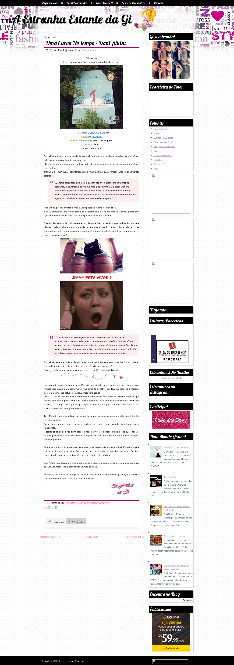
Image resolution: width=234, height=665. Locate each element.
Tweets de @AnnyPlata (171, 378)
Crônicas (157, 133)
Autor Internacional (87, 502)
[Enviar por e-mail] (45, 507)
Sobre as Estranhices (133, 3)
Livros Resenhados (76, 3)
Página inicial (49, 3)
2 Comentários (78, 522)
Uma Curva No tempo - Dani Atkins (86, 43)
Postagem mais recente (50, 537)
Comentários (58, 522)
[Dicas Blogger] (155, 362)
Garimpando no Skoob (163, 142)
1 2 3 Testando (160, 129)
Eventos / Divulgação (163, 138)
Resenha (104, 502)
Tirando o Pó (159, 164)
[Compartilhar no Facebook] (56, 507)
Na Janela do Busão (162, 155)
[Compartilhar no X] (52, 507)
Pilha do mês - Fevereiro (174, 536)
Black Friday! (169, 477)
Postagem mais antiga (133, 537)
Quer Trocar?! (104, 3)
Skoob (88, 144)
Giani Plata (89, 50)
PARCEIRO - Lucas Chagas (176, 448)
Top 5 (156, 168)
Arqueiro (69, 502)
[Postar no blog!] (48, 507)
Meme (156, 151)
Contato (158, 3)
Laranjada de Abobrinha (164, 146)
